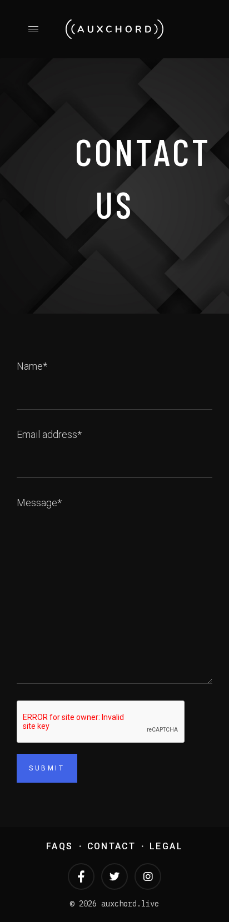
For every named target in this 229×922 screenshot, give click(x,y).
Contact (111, 846)
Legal (166, 846)
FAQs (59, 846)
